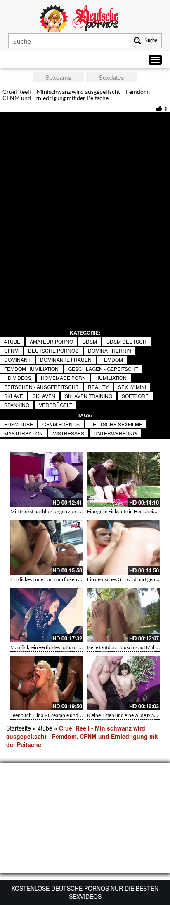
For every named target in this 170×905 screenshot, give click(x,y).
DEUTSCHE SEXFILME (115, 424)
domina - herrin (109, 350)
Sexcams (58, 77)
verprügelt (55, 404)
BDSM (90, 341)
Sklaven (44, 395)
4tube (12, 341)
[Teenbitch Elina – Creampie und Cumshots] (46, 683)
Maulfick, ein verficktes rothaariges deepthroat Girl (65, 647)
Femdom (112, 359)
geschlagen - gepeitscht (103, 368)
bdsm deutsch (126, 341)
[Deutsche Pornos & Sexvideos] (85, 17)
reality (98, 386)
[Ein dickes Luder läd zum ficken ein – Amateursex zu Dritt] (46, 547)
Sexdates (111, 77)
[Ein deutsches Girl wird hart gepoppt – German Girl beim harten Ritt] (123, 547)
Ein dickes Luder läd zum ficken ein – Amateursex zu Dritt (71, 579)
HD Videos (17, 377)
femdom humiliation (31, 368)
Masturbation (23, 433)
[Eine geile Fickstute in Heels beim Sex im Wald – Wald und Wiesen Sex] (123, 479)
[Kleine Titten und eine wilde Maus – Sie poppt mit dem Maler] (123, 683)
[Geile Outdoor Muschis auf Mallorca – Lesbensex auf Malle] (123, 615)
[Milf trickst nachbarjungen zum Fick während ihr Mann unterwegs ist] (46, 479)
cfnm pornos (61, 424)
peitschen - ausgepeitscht (41, 386)
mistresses (68, 433)
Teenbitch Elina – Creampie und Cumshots (55, 715)
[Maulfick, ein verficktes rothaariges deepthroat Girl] (46, 615)
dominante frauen (66, 359)
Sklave (13, 395)
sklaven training (88, 395)
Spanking (16, 404)
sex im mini (132, 386)
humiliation (111, 377)
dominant (17, 359)
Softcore (135, 395)
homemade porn (63, 377)
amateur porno (51, 341)
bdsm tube (18, 424)
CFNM (11, 350)
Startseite (18, 728)
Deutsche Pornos (53, 350)
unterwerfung (115, 433)
